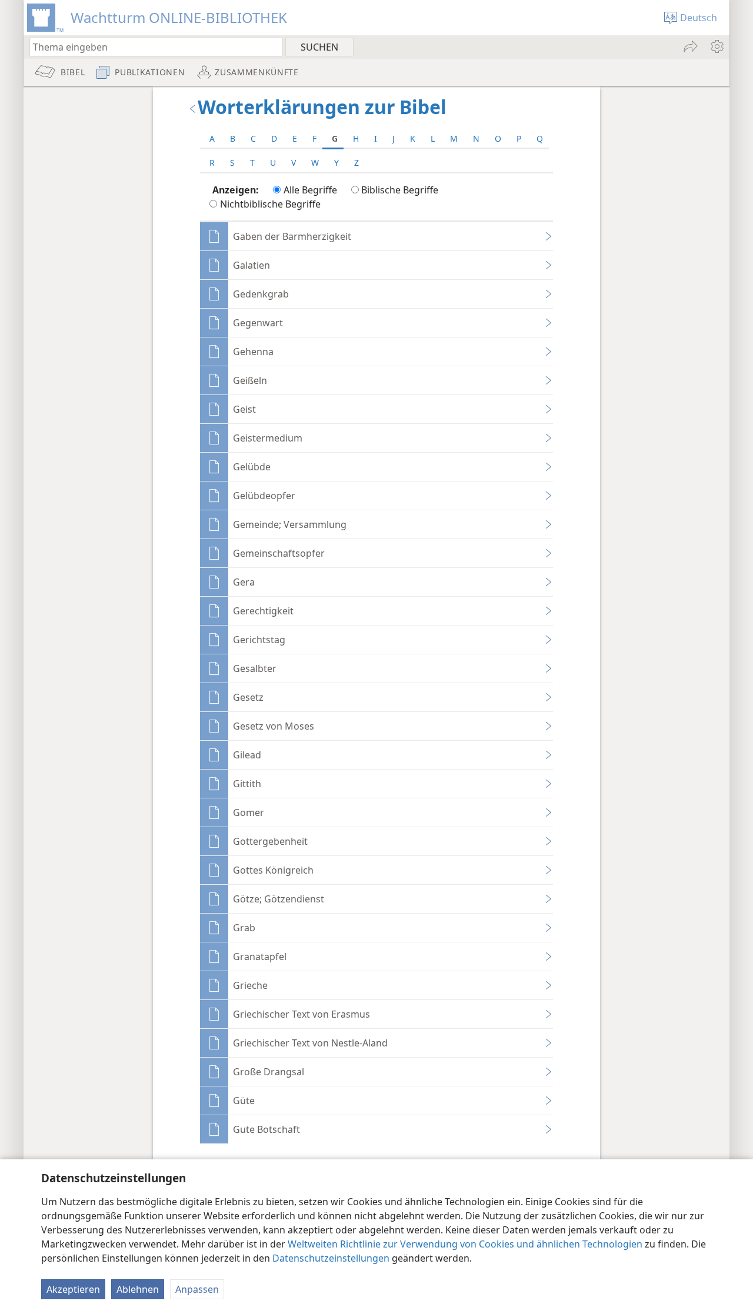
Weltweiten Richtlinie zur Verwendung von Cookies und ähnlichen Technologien (465, 1244)
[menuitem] (716, 46)
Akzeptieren (73, 1289)
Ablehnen (137, 1289)
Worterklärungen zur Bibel (322, 106)
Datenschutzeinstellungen (330, 1258)
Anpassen (197, 1289)
